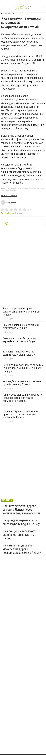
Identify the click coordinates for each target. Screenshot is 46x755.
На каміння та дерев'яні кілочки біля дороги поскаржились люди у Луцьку (22, 549)
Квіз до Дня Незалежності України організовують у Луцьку (22, 383)
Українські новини (9, 196)
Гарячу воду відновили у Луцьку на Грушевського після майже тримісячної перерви (23, 397)
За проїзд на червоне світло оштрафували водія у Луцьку (19, 353)
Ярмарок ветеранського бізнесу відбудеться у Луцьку (21, 326)
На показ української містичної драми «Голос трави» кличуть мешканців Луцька (20, 414)
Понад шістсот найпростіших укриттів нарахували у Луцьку (20, 340)
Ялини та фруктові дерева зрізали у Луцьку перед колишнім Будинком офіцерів (23, 368)
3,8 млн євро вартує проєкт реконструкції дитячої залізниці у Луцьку (22, 311)
